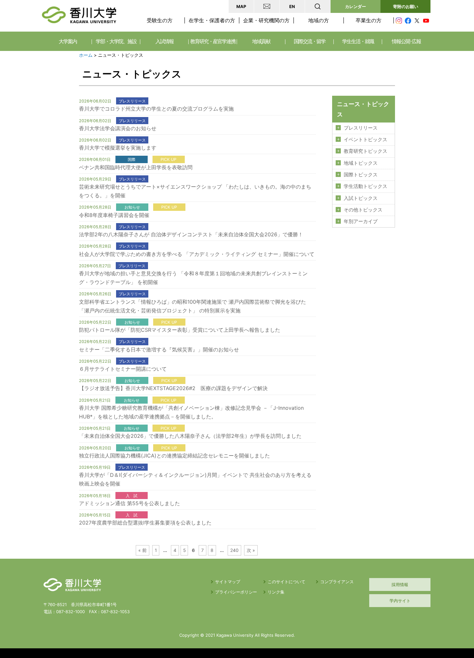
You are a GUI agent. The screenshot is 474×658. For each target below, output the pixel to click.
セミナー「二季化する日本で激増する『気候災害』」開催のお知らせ (159, 349)
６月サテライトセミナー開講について (123, 369)
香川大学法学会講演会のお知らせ (117, 128)
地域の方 (318, 20)
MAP (241, 6)
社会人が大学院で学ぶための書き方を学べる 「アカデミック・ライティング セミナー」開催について (196, 254)
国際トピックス (361, 175)
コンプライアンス (337, 581)
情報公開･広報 (406, 41)
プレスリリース (361, 128)
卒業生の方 (368, 20)
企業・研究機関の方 (266, 20)
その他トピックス (363, 210)
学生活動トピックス (365, 186)
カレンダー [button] (355, 6)
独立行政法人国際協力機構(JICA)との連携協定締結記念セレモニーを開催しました (174, 455)
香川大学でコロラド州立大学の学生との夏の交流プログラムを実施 (156, 108)
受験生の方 (160, 20)
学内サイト (400, 600)
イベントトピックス (365, 139)
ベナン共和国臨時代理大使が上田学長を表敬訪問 (136, 167)
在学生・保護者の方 (212, 20)
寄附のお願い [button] (405, 6)
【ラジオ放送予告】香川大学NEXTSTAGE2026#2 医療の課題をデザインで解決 (173, 388)
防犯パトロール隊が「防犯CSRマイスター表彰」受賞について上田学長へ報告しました (179, 330)
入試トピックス (361, 198)
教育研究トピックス (365, 151)
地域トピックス (361, 163)
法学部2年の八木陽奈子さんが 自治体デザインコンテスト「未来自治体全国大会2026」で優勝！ (191, 234)
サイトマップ (227, 581)
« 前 (142, 550)
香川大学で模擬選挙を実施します (117, 147)
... (165, 550)
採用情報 (399, 584)
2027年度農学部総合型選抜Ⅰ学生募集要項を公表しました (145, 522)
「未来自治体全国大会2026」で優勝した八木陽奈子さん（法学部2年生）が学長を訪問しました (190, 436)
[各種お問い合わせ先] (266, 6)
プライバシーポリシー (236, 591)
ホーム (86, 55)
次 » (251, 550)
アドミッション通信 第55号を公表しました (129, 503)
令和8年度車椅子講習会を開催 (114, 215)
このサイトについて (286, 581)
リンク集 (276, 591)
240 (234, 550)
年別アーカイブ (361, 221)
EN (292, 6)
